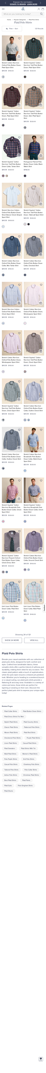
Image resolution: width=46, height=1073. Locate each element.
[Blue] (3, 275)
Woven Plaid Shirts (11, 733)
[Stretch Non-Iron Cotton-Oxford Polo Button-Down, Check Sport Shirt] (12, 294)
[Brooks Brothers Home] (23, 9)
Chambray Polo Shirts (31, 764)
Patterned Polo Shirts (31, 727)
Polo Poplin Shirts (10, 759)
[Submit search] (41, 14)
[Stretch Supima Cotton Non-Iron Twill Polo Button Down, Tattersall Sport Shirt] (34, 195)
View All (34, 640)
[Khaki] (6, 176)
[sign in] (39, 9)
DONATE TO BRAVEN (18, 4)
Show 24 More (12, 640)
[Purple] (25, 420)
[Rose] (3, 521)
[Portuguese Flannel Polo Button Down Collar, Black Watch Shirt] (34, 147)
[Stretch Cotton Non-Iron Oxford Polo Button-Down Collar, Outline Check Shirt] (34, 391)
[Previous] (5, 3)
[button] (43, 9)
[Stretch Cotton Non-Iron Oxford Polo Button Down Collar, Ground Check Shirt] (34, 541)
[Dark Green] (25, 77)
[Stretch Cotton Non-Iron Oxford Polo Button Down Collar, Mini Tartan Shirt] (12, 246)
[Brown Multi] (25, 371)
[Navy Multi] (28, 224)
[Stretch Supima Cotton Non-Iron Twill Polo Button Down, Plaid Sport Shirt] (34, 48)
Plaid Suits (8, 786)
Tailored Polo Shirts (11, 770)
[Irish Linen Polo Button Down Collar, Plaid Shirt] (12, 591)
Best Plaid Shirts (10, 780)
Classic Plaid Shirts (11, 727)
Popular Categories (20, 19)
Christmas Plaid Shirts (31, 775)
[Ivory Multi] (25, 224)
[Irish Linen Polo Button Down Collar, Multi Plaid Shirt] (34, 591)
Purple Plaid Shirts (33, 738)
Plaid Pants (26, 780)
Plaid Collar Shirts (10, 711)
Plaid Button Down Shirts (32, 711)
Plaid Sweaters (9, 748)
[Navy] (3, 176)
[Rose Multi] (3, 371)
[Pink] (25, 323)
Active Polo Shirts (10, 775)
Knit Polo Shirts (28, 759)
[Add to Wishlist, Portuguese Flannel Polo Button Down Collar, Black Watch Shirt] (41, 138)
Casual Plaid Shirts (29, 743)
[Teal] (3, 420)
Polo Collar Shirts (31, 770)
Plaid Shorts (8, 791)
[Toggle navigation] (3, 9)
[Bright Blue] (25, 176)
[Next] (40, 3)
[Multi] (25, 620)
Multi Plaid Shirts (10, 754)
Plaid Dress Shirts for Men (14, 717)
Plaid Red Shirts (29, 733)
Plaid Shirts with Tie (28, 748)
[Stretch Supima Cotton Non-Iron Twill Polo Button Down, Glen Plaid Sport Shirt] (34, 96)
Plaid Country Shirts (31, 722)
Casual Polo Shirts (10, 764)
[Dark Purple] (3, 125)
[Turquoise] (3, 618)
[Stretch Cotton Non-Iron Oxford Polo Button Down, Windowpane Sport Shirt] (34, 294)
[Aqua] (3, 226)
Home (9, 19)
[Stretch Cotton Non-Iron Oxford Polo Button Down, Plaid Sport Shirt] (12, 48)
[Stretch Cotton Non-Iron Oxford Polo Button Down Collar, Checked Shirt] (34, 246)
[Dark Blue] (6, 572)
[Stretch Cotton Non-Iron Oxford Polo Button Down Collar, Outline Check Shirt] (12, 439)
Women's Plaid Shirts (30, 754)
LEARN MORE (32, 4)
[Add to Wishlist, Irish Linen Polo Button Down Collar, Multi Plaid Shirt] (41, 582)
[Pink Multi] (25, 470)
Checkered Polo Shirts (12, 738)
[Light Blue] (28, 569)
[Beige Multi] (25, 127)
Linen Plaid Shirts (10, 743)
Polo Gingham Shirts (25, 786)
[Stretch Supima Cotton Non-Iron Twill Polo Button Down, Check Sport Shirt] (34, 343)
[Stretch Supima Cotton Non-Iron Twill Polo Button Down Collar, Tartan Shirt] (12, 147)
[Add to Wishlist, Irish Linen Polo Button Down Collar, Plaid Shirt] (19, 582)
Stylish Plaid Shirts (11, 722)
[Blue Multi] (3, 77)
